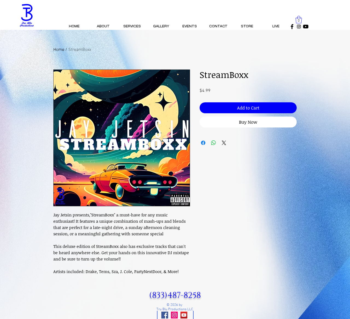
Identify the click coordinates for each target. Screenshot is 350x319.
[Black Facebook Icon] (292, 26)
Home (58, 50)
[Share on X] (224, 143)
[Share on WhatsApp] (213, 143)
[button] (299, 19)
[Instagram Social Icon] (299, 26)
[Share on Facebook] (203, 143)
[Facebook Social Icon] (164, 315)
